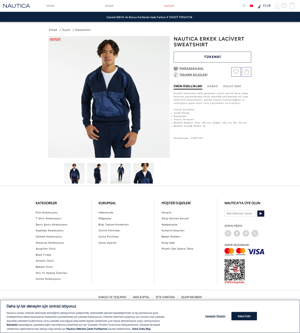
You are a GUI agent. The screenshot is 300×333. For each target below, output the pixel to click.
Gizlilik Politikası (109, 230)
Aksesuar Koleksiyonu (50, 242)
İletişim (166, 212)
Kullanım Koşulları (173, 230)
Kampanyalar (170, 224)
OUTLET (169, 5)
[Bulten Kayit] (260, 213)
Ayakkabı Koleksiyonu (50, 230)
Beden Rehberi (171, 236)
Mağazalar (105, 218)
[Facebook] (236, 233)
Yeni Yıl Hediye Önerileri (52, 273)
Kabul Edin (244, 315)
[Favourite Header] (284, 5)
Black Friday (43, 254)
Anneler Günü (45, 260)
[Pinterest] (245, 233)
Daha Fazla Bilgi (141, 328)
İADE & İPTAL (141, 297)
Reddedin (12, 324)
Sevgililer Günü (46, 248)
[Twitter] (254, 233)
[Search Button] (244, 6)
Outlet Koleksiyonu (48, 278)
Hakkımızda (106, 212)
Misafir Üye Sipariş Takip (177, 248)
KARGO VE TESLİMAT (112, 297)
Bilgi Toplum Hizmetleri (114, 224)
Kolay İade (168, 242)
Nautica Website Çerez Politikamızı (87, 328)
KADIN (109, 5)
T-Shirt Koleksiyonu (48, 218)
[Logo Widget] (16, 6)
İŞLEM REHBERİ (191, 297)
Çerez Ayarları (108, 242)
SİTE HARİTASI (165, 297)
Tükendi (212, 57)
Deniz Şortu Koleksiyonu (52, 224)
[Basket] (292, 6)
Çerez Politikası (109, 236)
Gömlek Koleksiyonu (49, 236)
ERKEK (50, 5)
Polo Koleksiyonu (47, 212)
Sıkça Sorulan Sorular (175, 218)
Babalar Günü (44, 266)
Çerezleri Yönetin (215, 315)
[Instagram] (227, 233)
